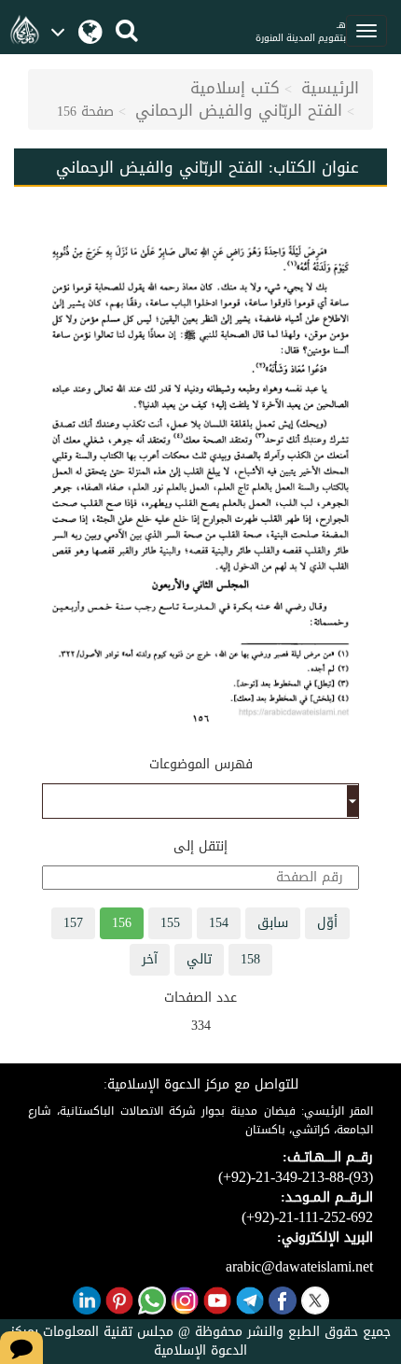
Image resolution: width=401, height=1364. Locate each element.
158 (250, 959)
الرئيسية (330, 88)
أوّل (327, 922)
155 (170, 922)
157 (73, 922)
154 (218, 922)
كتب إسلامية (235, 88)
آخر (150, 959)
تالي (199, 959)
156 (121, 922)
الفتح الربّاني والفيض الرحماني (238, 110)
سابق (272, 922)
